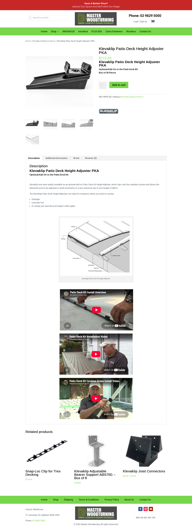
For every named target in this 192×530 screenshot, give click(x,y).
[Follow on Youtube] (151, 509)
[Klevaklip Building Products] (108, 111)
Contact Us (145, 32)
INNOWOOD (68, 32)
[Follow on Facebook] (140, 509)
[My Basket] (154, 21)
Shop (53, 32)
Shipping (68, 500)
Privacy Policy (112, 500)
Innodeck (83, 32)
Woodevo (131, 32)
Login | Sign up (140, 21)
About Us (129, 500)
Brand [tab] (76, 158)
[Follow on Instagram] (146, 509)
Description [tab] (34, 158)
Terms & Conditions (88, 500)
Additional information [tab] (57, 158)
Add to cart (119, 84)
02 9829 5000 (38, 520)
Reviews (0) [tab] (91, 158)
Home (44, 32)
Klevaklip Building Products (44, 41)
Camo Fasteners (114, 32)
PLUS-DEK (97, 32)
